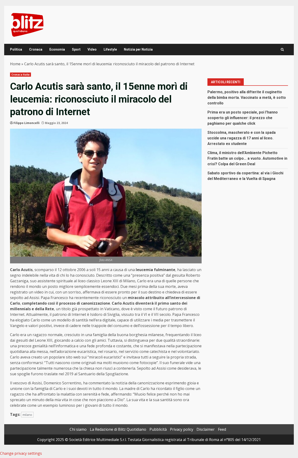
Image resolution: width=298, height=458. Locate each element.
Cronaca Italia (20, 74)
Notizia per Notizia (138, 49)
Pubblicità (158, 429)
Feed (222, 429)
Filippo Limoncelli (27, 123)
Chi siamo (78, 429)
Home (15, 63)
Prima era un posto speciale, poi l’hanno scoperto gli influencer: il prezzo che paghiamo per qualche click (242, 118)
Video (92, 49)
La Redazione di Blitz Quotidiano (118, 429)
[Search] (282, 49)
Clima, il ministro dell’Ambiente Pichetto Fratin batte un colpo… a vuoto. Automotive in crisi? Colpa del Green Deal (247, 158)
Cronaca (35, 49)
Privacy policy (181, 429)
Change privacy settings (21, 453)
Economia (57, 49)
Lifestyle (110, 49)
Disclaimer (205, 429)
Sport (76, 49)
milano (27, 415)
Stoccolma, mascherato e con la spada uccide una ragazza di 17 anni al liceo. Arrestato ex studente (241, 138)
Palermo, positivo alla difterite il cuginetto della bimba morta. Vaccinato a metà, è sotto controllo (246, 97)
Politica (16, 49)
